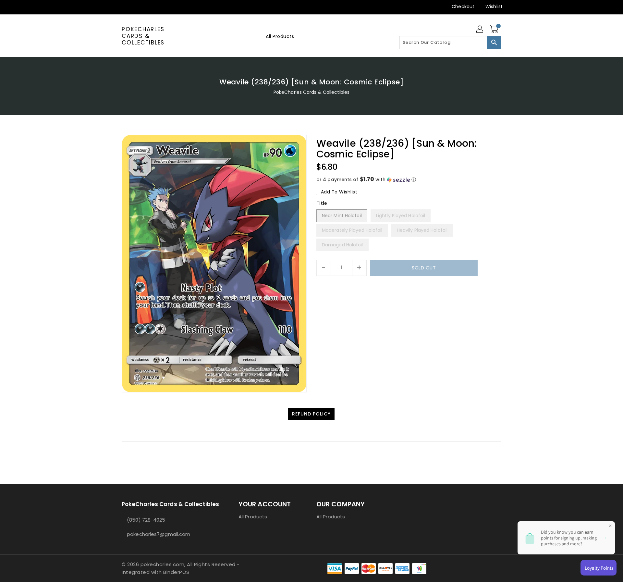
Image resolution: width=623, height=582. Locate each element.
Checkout (463, 6)
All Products (252, 516)
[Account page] (480, 29)
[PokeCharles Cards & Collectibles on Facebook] (112, 6)
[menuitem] (280, 36)
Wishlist (494, 6)
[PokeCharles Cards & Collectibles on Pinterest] (137, 6)
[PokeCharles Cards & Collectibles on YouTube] (174, 6)
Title (321, 203)
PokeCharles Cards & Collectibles (143, 36)
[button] (408, 179)
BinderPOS (176, 572)
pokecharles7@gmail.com (158, 534)
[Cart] (494, 29)
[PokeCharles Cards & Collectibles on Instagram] (149, 6)
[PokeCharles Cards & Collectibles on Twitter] (125, 6)
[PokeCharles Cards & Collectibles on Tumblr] (162, 6)
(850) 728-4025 (146, 519)
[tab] (311, 414)
